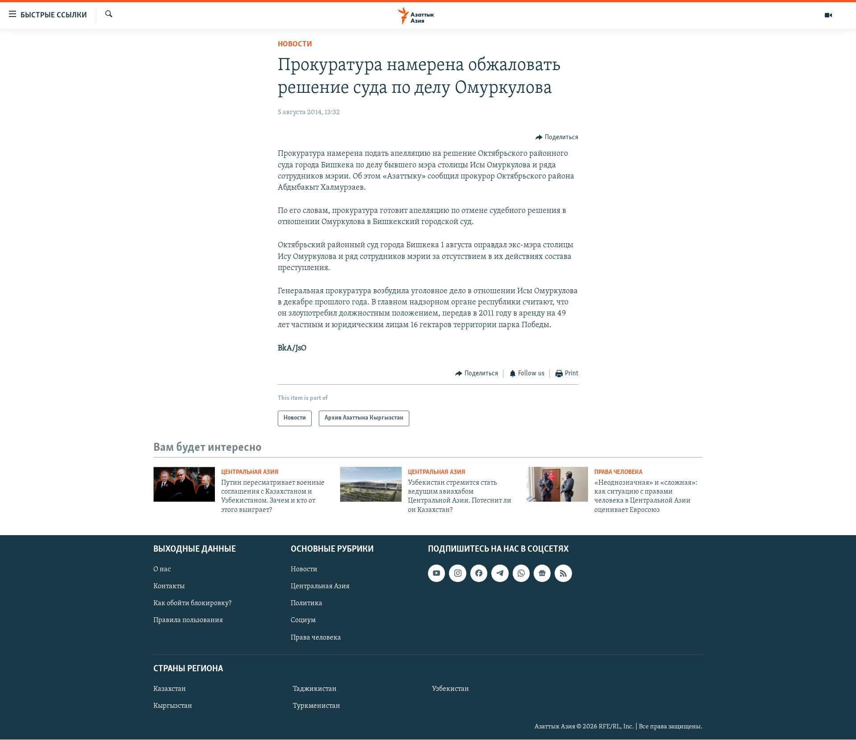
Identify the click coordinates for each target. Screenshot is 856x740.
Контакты (169, 586)
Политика (306, 603)
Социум (303, 620)
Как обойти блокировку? (192, 603)
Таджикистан (315, 689)
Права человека (618, 472)
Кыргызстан (172, 706)
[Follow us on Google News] (542, 573)
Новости (295, 45)
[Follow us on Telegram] (499, 573)
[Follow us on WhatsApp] (521, 573)
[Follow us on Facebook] (478, 573)
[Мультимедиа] (828, 15)
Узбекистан (450, 689)
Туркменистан (316, 706)
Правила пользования (188, 620)
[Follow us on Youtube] (436, 573)
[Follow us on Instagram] (457, 573)
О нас (162, 569)
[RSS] (563, 573)
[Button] (556, 137)
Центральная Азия (250, 472)
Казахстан (169, 689)
